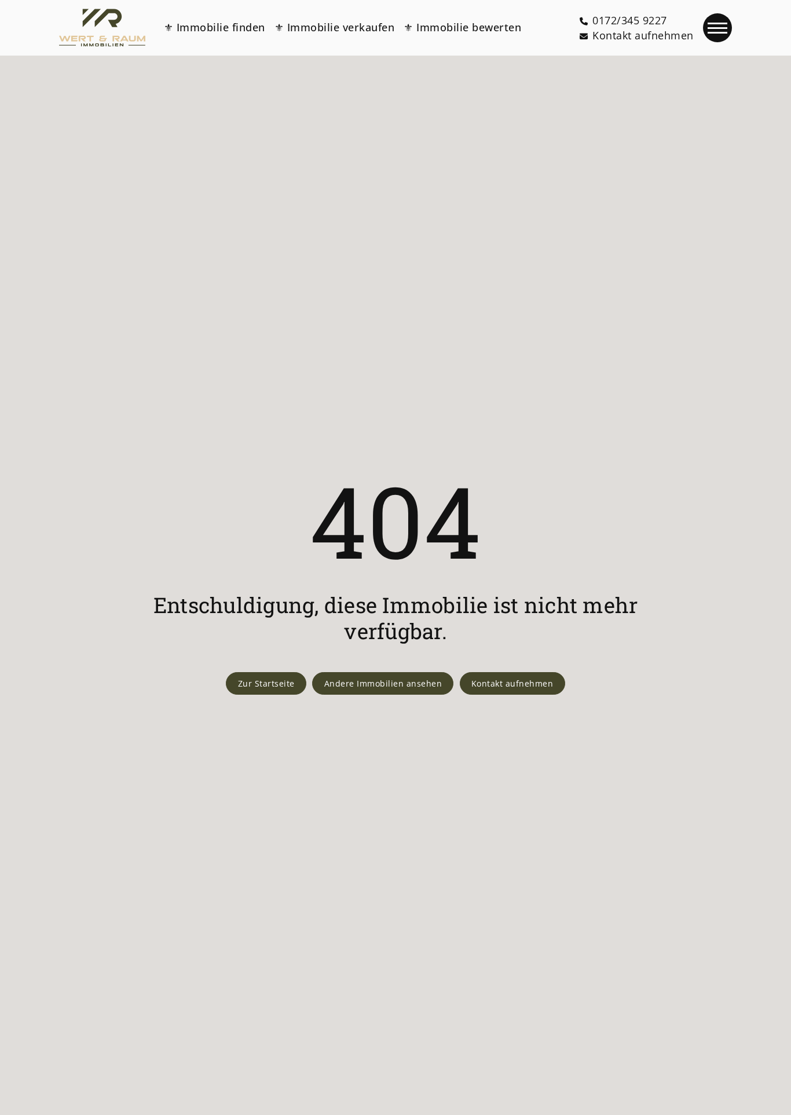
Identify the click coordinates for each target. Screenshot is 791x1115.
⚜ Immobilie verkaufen (334, 27)
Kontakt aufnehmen (512, 683)
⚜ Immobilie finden (214, 27)
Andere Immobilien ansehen (383, 683)
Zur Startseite (266, 683)
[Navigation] (717, 27)
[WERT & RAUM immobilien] (102, 28)
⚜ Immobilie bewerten (462, 27)
